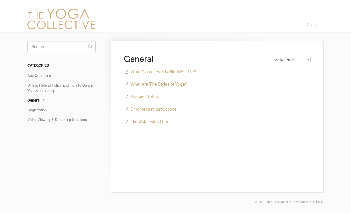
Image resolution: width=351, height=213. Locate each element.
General (34, 100)
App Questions (39, 75)
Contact (313, 24)
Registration (37, 109)
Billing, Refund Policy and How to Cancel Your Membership (60, 87)
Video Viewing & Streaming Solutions (57, 119)
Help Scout (316, 202)
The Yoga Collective (271, 202)
